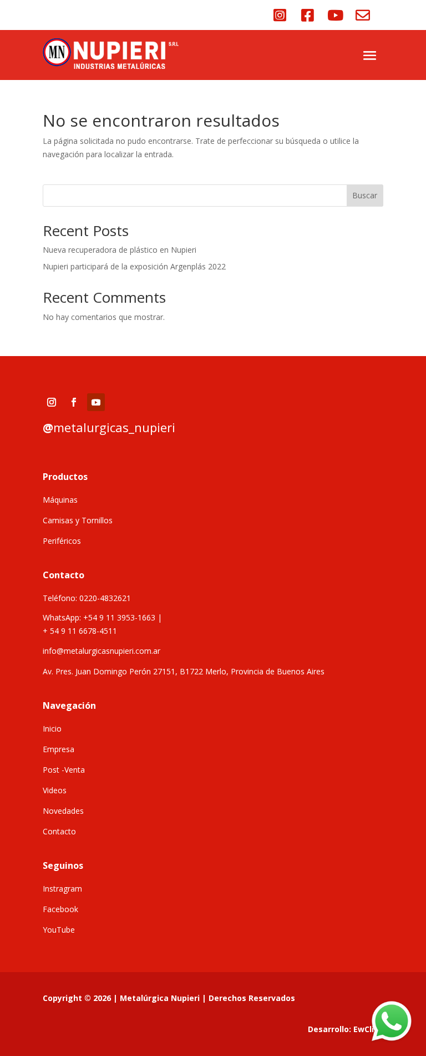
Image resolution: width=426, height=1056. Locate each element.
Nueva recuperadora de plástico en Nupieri (119, 249)
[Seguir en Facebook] (74, 402)
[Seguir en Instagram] (51, 402)
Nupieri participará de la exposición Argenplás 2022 (134, 266)
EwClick (368, 1029)
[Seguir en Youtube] (96, 402)
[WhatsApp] (391, 1021)
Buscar (364, 195)
